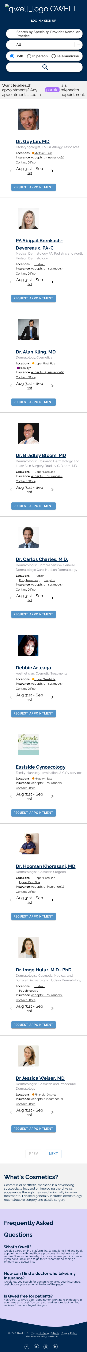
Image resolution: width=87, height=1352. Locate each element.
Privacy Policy (69, 1333)
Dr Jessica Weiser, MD (40, 1078)
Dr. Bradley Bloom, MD (41, 455)
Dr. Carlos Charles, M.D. (42, 559)
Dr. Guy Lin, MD (33, 141)
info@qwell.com (49, 1336)
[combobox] (16, 34)
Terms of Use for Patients (45, 1333)
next (53, 1154)
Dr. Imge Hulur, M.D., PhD (44, 969)
